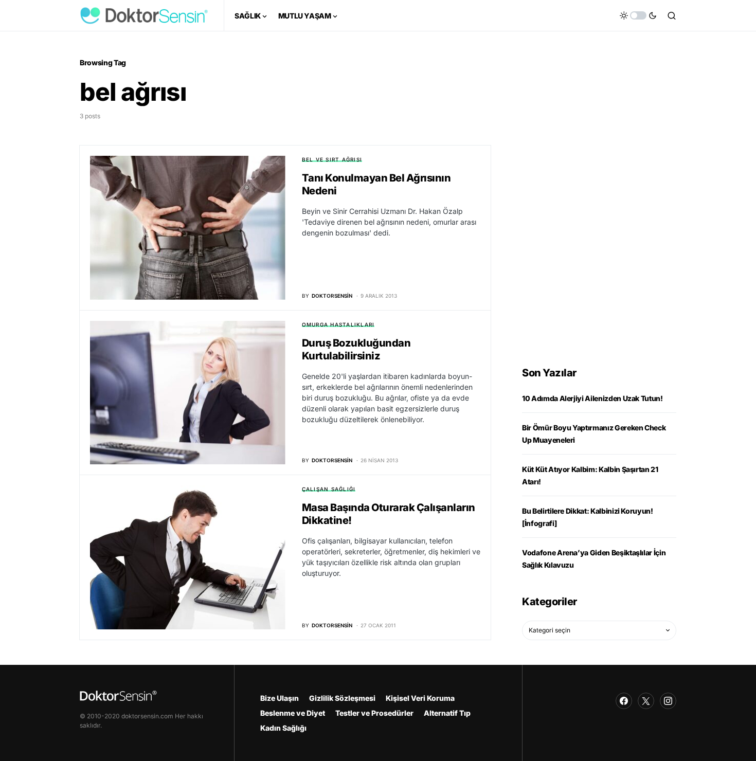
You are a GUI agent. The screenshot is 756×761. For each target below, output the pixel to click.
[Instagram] (668, 701)
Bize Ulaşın (279, 698)
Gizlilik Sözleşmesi (342, 698)
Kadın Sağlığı (283, 727)
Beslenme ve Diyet (292, 713)
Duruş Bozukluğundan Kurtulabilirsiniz (356, 349)
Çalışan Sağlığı (329, 489)
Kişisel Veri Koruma (420, 698)
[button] (638, 15)
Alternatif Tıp (447, 713)
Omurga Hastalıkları (338, 324)
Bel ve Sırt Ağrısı (332, 159)
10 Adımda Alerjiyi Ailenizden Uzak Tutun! (592, 398)
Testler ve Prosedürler (374, 713)
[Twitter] (646, 701)
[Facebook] (624, 701)
